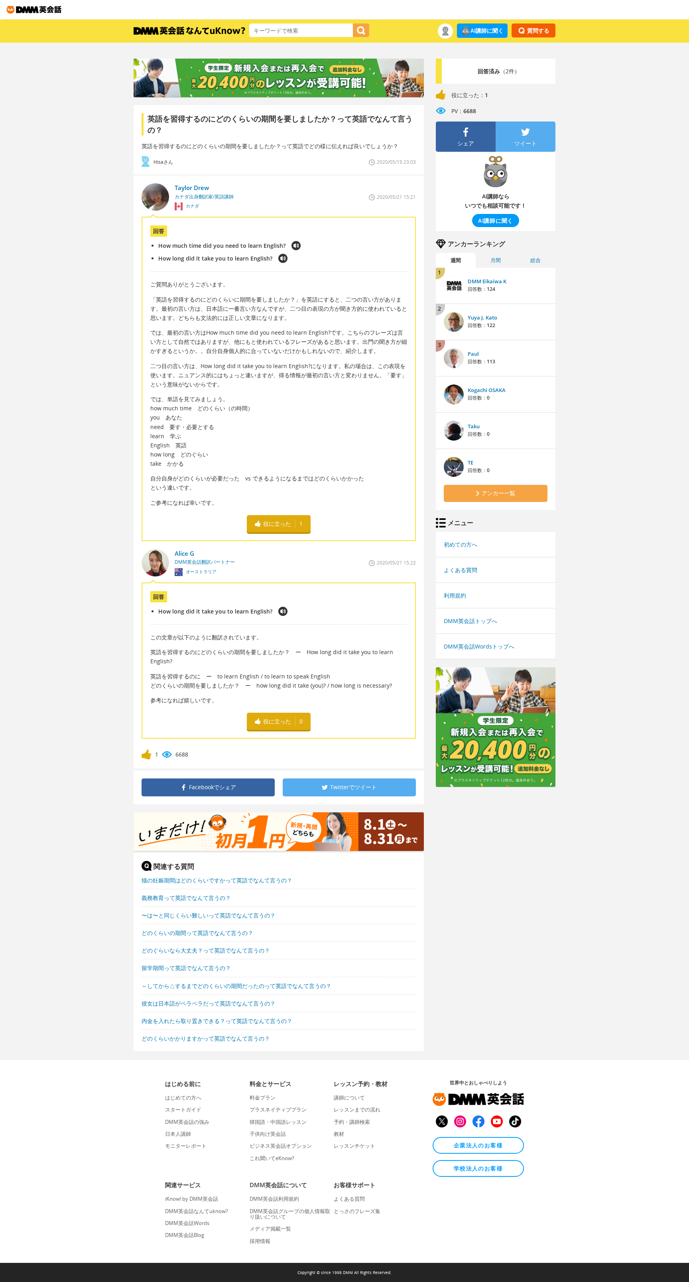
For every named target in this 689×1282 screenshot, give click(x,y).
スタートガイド (183, 1109)
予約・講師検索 (352, 1121)
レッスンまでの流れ (357, 1109)
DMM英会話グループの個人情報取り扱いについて (290, 1214)
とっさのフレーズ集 (357, 1211)
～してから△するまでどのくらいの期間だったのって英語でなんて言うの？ (236, 986)
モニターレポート (186, 1145)
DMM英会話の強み (187, 1121)
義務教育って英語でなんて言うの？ (186, 898)
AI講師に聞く (487, 30)
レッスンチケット (354, 1145)
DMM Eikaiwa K (487, 281)
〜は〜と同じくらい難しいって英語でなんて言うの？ (209, 915)
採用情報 (260, 1241)
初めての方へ (460, 544)
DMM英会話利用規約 (274, 1198)
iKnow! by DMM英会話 (191, 1198)
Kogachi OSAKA (487, 390)
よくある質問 (460, 570)
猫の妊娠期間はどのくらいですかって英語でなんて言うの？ (217, 880)
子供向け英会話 (268, 1133)
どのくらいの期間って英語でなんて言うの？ (197, 933)
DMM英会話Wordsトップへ (479, 646)
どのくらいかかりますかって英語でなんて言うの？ (206, 1038)
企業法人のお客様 (478, 1145)
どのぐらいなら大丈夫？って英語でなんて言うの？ (206, 950)
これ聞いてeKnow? (272, 1158)
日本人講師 (178, 1133)
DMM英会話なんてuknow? (196, 1211)
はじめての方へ (183, 1097)
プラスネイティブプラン (278, 1109)
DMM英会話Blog (184, 1235)
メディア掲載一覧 (270, 1228)
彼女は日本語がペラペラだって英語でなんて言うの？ (209, 1003)
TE (470, 462)
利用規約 (455, 595)
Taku (474, 426)
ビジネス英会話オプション (281, 1145)
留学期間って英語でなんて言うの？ (186, 968)
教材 (339, 1133)
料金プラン (263, 1097)
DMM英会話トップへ (470, 621)
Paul (473, 353)
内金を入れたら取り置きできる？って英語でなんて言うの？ (217, 1021)
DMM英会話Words (187, 1223)
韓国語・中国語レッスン (278, 1121)
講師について (349, 1097)
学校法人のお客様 (478, 1168)
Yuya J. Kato (482, 317)
